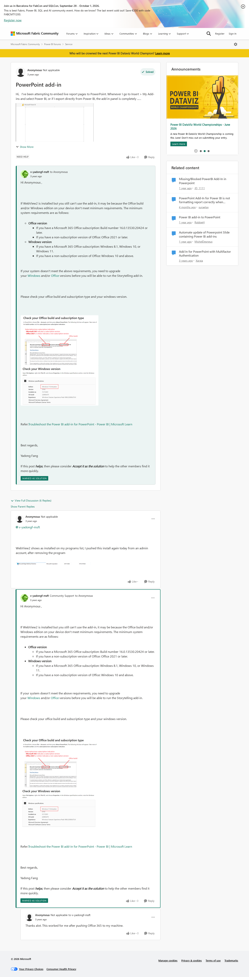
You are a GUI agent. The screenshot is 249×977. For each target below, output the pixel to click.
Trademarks (231, 960)
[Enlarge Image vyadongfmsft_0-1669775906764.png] (59, 340)
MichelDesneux (203, 241)
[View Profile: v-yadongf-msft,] (24, 174)
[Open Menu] (235, 44)
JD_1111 (200, 188)
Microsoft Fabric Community (25, 44)
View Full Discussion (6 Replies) (33, 500)
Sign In (232, 33)
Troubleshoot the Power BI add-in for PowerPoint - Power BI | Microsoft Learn (80, 424)
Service (68, 44)
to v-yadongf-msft (79, 915)
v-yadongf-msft (39, 172)
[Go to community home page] (35, 33)
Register (219, 33)
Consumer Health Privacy (61, 969)
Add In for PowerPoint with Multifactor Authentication (205, 254)
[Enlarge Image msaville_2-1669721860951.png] (55, 563)
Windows (34, 275)
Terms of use (213, 960)
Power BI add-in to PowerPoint (199, 217)
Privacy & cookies (191, 960)
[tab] (201, 151)
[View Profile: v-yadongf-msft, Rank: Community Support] (24, 598)
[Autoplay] (196, 151)
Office (55, 275)
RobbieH (200, 222)
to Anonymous (59, 172)
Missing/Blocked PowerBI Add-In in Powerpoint (202, 181)
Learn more (162, 53)
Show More (26, 147)
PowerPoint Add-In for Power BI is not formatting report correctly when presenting (204, 200)
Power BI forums (52, 44)
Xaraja (199, 260)
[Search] (208, 33)
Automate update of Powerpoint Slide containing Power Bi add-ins (204, 234)
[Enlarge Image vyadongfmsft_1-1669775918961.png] (59, 386)
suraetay (204, 207)
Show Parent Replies (23, 506)
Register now (13, 20)
